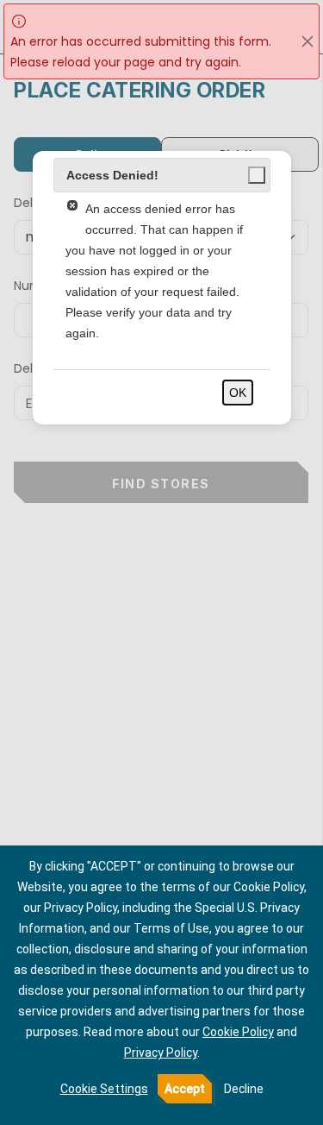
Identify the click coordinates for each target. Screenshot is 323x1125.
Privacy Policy (160, 1052)
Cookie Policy (238, 1032)
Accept (185, 1089)
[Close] (307, 41)
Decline (244, 1089)
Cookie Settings (104, 1089)
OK (237, 392)
